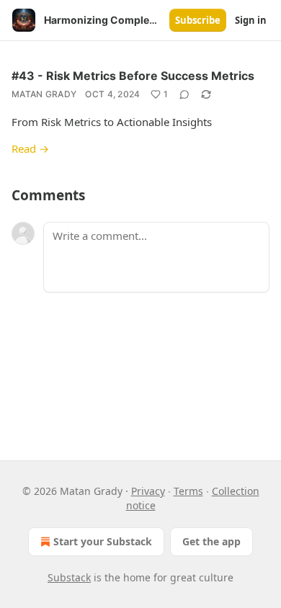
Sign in (251, 20)
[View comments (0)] (184, 94)
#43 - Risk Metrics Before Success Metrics (133, 75)
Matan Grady (44, 94)
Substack (69, 577)
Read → (30, 148)
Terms (188, 491)
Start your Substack (102, 541)
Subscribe (197, 20)
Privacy (148, 491)
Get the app (211, 541)
